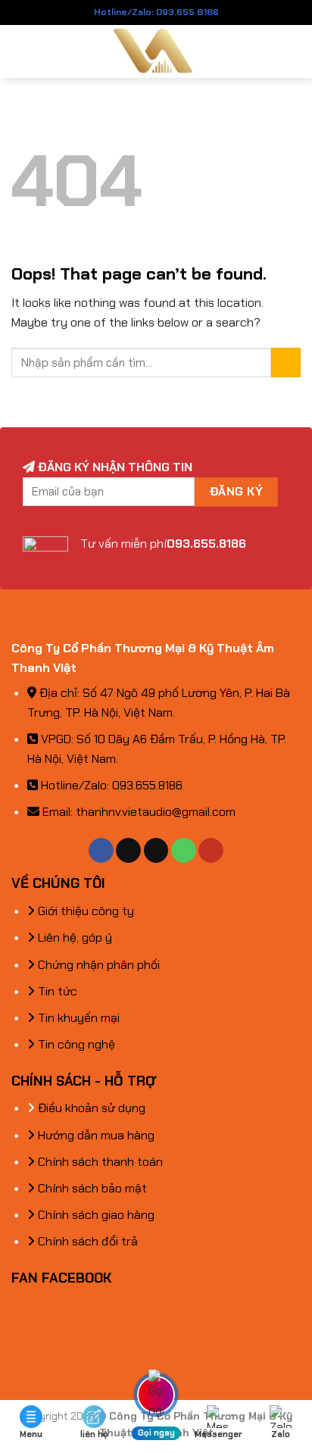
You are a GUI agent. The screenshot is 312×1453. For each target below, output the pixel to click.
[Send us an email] (156, 851)
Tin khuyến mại (77, 1018)
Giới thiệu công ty (84, 911)
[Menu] (20, 51)
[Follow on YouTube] (210, 851)
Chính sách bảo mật (91, 1188)
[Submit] (286, 362)
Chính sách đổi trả (86, 1241)
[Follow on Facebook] (101, 851)
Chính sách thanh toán (99, 1162)
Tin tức (56, 991)
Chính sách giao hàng (94, 1215)
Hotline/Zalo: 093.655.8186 (156, 12)
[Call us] (183, 851)
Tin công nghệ (75, 1044)
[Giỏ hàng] (293, 51)
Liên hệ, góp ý (73, 937)
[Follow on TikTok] (128, 851)
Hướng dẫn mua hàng (94, 1135)
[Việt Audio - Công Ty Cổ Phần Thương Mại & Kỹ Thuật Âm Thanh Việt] (156, 51)
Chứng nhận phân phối (97, 965)
